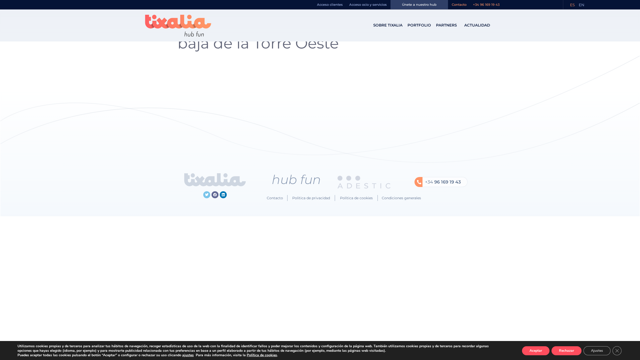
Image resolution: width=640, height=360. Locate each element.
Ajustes (597, 350)
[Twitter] (206, 194)
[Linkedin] (223, 194)
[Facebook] (215, 194)
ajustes (188, 355)
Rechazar (566, 350)
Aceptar (536, 350)
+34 (443, 182)
